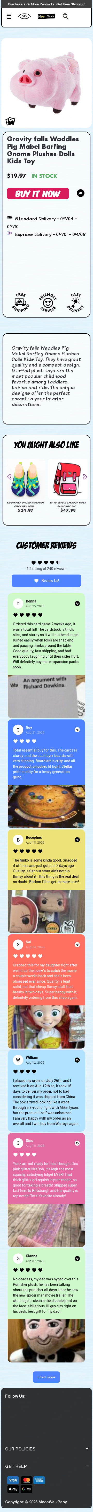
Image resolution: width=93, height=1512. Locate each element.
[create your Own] (27, 19)
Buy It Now (38, 193)
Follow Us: (15, 1396)
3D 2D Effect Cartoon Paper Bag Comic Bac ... (68, 504)
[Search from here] (64, 17)
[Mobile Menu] (11, 17)
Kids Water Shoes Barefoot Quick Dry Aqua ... (25, 504)
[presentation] (11, 477)
